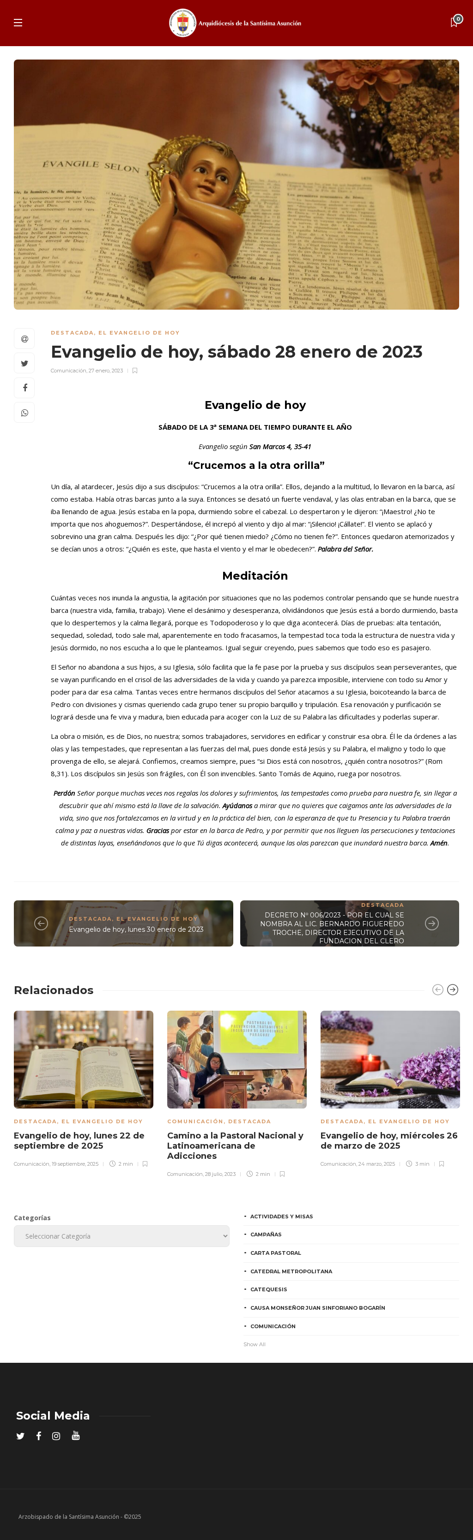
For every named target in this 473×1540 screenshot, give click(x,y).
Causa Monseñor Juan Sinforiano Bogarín (317, 1308)
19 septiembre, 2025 (75, 1164)
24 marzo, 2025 (376, 1164)
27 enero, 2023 (106, 370)
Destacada (72, 333)
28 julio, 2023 (220, 1174)
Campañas (266, 1234)
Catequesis (268, 1289)
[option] (83, 1087)
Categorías (32, 1217)
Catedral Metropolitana (291, 1271)
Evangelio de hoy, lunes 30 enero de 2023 (136, 929)
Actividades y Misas (281, 1216)
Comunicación (68, 370)
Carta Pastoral (275, 1253)
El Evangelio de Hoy (139, 333)
